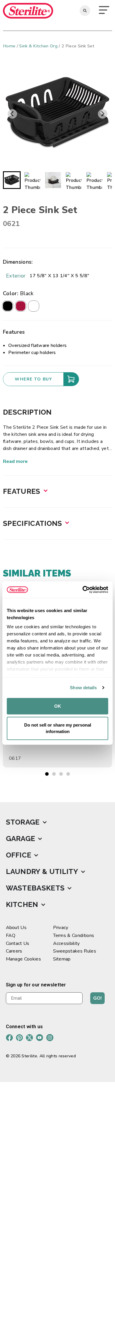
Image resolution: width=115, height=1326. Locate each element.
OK (57, 705)
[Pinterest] (19, 1037)
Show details (83, 687)
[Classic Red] (20, 306)
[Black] (7, 306)
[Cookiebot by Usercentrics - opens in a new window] (82, 590)
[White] (33, 306)
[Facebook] (9, 1037)
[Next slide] (102, 114)
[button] (104, 11)
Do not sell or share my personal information (57, 728)
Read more (15, 461)
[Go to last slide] (12, 114)
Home (9, 46)
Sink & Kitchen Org (38, 46)
